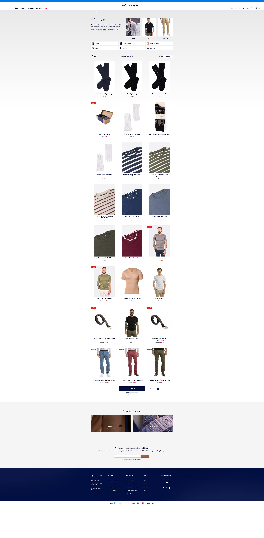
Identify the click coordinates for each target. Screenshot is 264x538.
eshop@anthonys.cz (166, 485)
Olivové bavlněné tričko (104, 298)
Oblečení (31, 8)
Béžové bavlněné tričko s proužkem (104, 217)
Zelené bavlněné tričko (104, 258)
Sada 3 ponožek (104, 134)
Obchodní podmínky (131, 483)
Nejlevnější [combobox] (167, 56)
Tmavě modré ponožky (104, 94)
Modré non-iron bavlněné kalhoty (104, 380)
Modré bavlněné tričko (132, 216)
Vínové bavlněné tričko (132, 258)
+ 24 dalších (132, 388)
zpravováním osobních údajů (136, 459)
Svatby (238, 8)
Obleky (22, 8)
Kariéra (145, 487)
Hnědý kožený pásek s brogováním (159, 339)
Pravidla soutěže (113, 490)
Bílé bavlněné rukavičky (132, 134)
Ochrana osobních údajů (132, 490)
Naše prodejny (147, 480)
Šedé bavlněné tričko (160, 258)
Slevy (46, 8)
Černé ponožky (132, 94)
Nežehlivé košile (113, 483)
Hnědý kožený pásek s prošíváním (104, 338)
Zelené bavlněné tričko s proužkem (159, 175)
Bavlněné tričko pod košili (132, 298)
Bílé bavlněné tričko (159, 298)
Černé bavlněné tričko (132, 338)
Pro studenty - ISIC (131, 493)
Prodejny (230, 8)
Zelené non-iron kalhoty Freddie (160, 380)
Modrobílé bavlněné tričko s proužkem (132, 175)
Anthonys (93, 12)
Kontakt (145, 483)
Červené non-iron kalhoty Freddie (132, 380)
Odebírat (145, 456)
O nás (145, 490)
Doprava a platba (130, 480)
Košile (16, 8)
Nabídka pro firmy (113, 480)
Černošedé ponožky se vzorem (159, 134)
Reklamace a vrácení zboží (132, 487)
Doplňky (39, 8)
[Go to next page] (168, 389)
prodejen (112, 29)
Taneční (111, 487)
